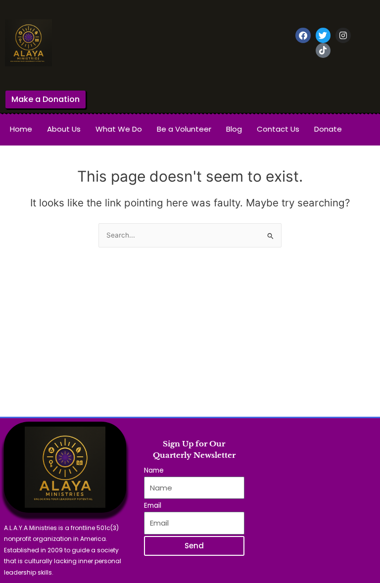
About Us (64, 129)
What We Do (118, 129)
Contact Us (278, 129)
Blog (234, 129)
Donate (328, 129)
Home (21, 129)
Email (152, 505)
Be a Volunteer (184, 129)
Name (154, 470)
